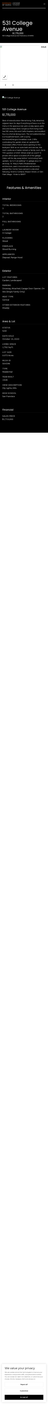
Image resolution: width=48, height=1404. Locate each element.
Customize (24, 1391)
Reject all (24, 1384)
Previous (5, 85)
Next (12, 85)
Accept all (24, 1397)
